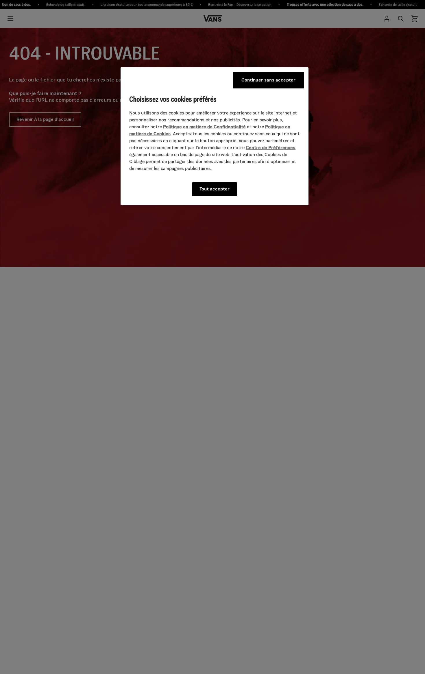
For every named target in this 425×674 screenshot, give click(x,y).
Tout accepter (214, 189)
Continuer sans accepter (268, 80)
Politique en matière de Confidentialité (204, 127)
